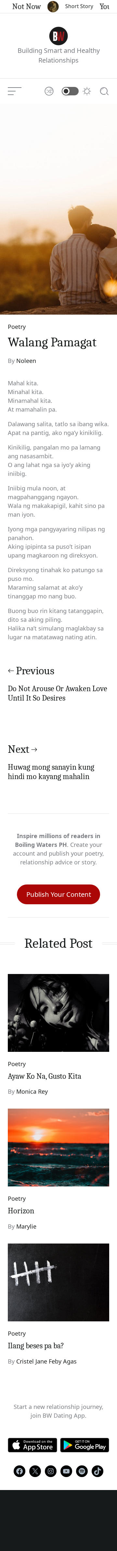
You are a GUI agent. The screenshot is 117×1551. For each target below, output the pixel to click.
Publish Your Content (58, 894)
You (100, 6)
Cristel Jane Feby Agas (46, 1361)
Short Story (74, 6)
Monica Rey (32, 1091)
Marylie (26, 1226)
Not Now (21, 6)
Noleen (26, 361)
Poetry (17, 327)
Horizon (21, 1210)
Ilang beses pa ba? (36, 1345)
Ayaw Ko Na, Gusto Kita (44, 1076)
